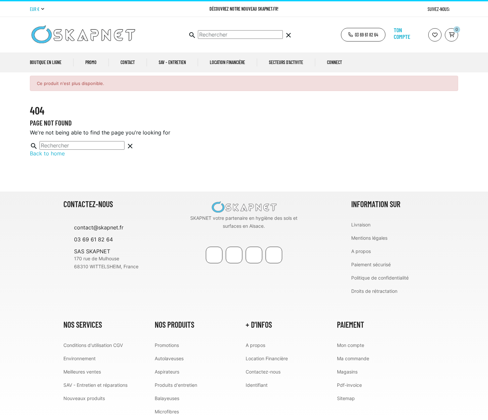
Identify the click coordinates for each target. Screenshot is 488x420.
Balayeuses (167, 398)
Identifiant (257, 385)
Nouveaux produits (84, 398)
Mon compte (350, 345)
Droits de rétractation (374, 291)
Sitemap (346, 398)
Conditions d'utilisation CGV (93, 345)
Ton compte (402, 33)
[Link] (254, 255)
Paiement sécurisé (371, 264)
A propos (361, 251)
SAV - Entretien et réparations (95, 385)
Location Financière (267, 358)
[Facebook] (214, 255)
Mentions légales (369, 238)
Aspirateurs (167, 372)
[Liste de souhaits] (435, 35)
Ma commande (353, 358)
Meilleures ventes (82, 372)
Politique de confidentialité (380, 278)
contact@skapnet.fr (98, 227)
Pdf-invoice (349, 385)
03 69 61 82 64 (93, 239)
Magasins (347, 372)
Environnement (79, 358)
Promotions (167, 345)
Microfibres (167, 411)
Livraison (360, 224)
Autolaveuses (169, 358)
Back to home (47, 153)
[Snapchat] (274, 255)
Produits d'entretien (176, 385)
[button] (363, 35)
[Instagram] (455, 9)
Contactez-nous (263, 372)
